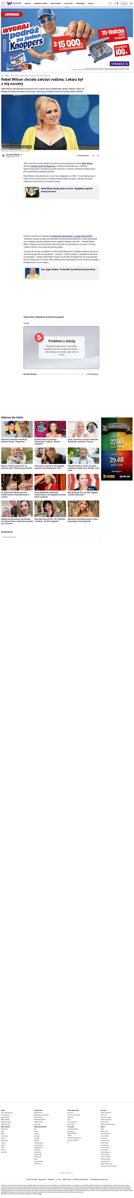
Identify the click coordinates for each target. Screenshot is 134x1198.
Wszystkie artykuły (72, 1129)
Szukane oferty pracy (107, 1163)
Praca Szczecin (105, 1147)
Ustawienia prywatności (98, 1179)
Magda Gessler (38, 1122)
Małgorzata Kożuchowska (41, 1115)
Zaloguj (124, 3)
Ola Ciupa (70, 1112)
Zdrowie (3, 1145)
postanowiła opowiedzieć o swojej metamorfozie (71, 236)
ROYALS (91, 3)
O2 (68, 1142)
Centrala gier (37, 1157)
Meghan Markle (5, 1119)
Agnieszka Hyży (5, 1124)
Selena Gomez (38, 1117)
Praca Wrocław (105, 1140)
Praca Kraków (105, 1136)
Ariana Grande (5, 1117)
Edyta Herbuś (104, 1122)
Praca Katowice (105, 1154)
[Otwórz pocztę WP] (110, 3)
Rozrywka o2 (37, 1163)
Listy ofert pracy (105, 1161)
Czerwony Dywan (40, 3)
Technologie (4, 1136)
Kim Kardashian (72, 1122)
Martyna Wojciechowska (108, 1124)
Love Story (68, 3)
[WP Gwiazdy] (16, 3)
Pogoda (3, 1150)
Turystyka (37, 1138)
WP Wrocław (37, 1154)
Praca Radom (104, 1145)
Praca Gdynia (104, 1150)
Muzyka (28, 3)
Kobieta (3, 1143)
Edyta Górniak (38, 1112)
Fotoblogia (37, 1150)
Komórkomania (38, 1145)
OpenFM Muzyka (72, 1133)
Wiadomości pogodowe (74, 1138)
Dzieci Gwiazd (56, 3)
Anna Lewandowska (6, 1112)
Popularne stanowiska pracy (109, 1166)
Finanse (3, 1138)
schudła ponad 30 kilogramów (42, 166)
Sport (2, 1131)
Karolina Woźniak (12, 155)
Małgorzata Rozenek (40, 1119)
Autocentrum (38, 1152)
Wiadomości (4, 1129)
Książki (36, 1131)
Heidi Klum (70, 1117)
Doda (68, 1119)
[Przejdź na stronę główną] (3, 5)
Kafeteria (36, 1140)
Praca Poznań (105, 1143)
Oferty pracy (104, 1131)
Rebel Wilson (87, 163)
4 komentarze (83, 156)
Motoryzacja (4, 1140)
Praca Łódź (104, 1138)
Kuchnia (36, 1133)
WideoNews (80, 3)
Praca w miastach (106, 1157)
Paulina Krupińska (106, 1112)
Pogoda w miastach (73, 1140)
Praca (2, 1147)
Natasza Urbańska (106, 1119)
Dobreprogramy (38, 1143)
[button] (116, 3)
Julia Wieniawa (5, 1115)
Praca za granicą (105, 1159)
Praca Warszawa (105, 1133)
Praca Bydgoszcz (105, 1152)
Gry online (3, 1152)
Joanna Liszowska (106, 1117)
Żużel (35, 1159)
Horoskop (37, 1136)
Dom (35, 1129)
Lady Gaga (37, 1124)
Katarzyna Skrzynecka (73, 1115)
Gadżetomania (38, 1147)
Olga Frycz (104, 1115)
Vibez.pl (69, 1135)
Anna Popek (70, 1124)
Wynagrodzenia (38, 1161)
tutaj (40, 1194)
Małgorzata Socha (6, 1122)
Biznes (3, 1133)
